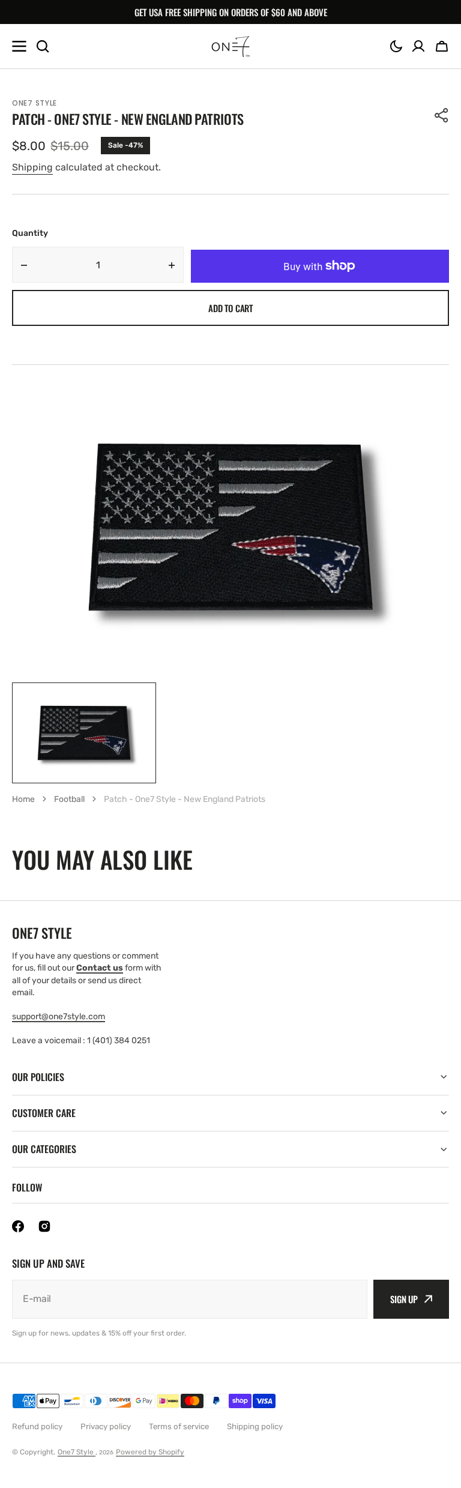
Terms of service (179, 1426)
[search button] (42, 46)
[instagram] (44, 1226)
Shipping (32, 167)
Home (23, 799)
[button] (396, 46)
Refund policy (37, 1426)
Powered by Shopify (150, 1452)
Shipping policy (255, 1426)
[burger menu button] (19, 46)
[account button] (418, 46)
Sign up (404, 1299)
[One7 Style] (230, 46)
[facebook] (18, 1226)
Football (69, 799)
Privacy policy (105, 1426)
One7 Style (76, 1452)
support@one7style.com (58, 1016)
